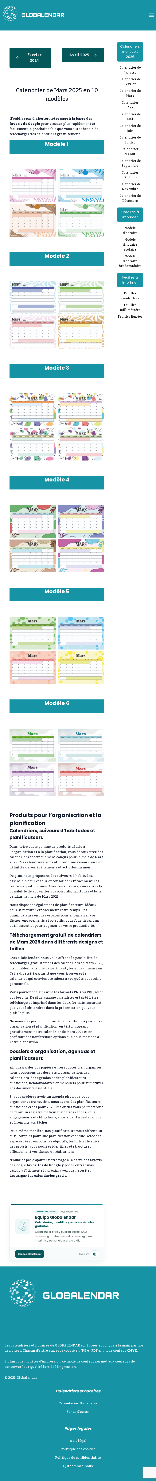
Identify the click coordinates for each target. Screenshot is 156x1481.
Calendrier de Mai (130, 117)
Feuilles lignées (130, 317)
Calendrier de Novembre (130, 187)
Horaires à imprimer (130, 214)
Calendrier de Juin (130, 129)
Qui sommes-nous (78, 1466)
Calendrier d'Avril (130, 105)
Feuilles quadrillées (130, 296)
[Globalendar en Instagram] (94, 1254)
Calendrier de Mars (130, 94)
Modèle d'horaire (130, 231)
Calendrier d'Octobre (130, 175)
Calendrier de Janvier (130, 70)
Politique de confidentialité (78, 1458)
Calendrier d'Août (130, 152)
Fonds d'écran (78, 1412)
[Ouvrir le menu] (151, 15)
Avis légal (78, 1441)
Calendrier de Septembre (130, 164)
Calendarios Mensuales (78, 1403)
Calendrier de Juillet (130, 140)
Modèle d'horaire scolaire (130, 244)
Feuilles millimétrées (130, 308)
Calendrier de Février (130, 82)
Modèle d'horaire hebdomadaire (130, 261)
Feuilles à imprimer (130, 280)
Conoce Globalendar (29, 1254)
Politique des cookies (78, 1449)
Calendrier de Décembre (130, 199)
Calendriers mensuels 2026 (130, 51)
